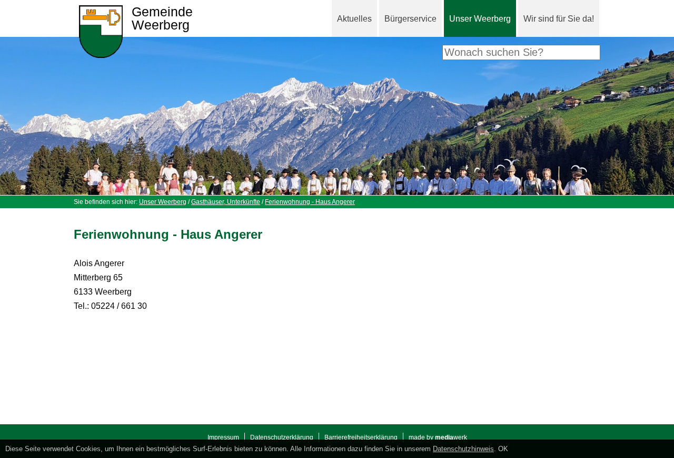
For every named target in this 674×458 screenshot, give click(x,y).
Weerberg (162, 18)
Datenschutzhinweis (463, 449)
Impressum (223, 437)
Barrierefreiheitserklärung (361, 437)
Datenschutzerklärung (281, 437)
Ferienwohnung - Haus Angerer (310, 202)
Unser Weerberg (480, 18)
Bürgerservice (410, 18)
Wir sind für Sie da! (558, 18)
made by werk (438, 437)
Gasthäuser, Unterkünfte (225, 202)
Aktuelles (354, 18)
